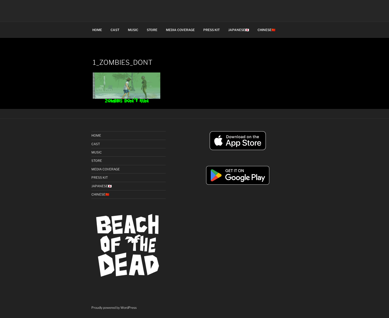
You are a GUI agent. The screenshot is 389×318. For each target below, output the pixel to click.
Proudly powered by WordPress (114, 307)
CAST (115, 30)
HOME (97, 30)
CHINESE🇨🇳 (266, 30)
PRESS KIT (211, 30)
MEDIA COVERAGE (180, 30)
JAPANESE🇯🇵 (238, 30)
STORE (152, 30)
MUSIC (133, 30)
